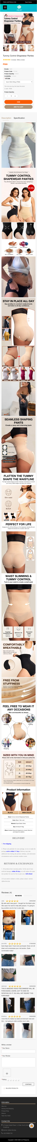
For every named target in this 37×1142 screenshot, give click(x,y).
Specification (19, 117)
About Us (3, 1106)
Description (6, 117)
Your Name (5, 1048)
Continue (28, 1084)
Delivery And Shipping (7, 1108)
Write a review (21, 60)
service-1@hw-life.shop (9, 1130)
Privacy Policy (5, 1111)
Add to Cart (18, 107)
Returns (3, 1113)
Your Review (6, 1056)
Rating (4, 1079)
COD (18, 102)
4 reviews (13, 60)
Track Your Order (5, 1115)
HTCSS (7, 78)
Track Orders (28, 2)
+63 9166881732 (7, 1133)
